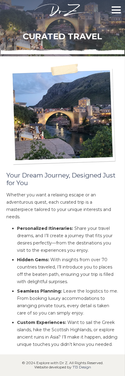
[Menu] (116, 10)
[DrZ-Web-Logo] (62, 10)
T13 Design (82, 367)
